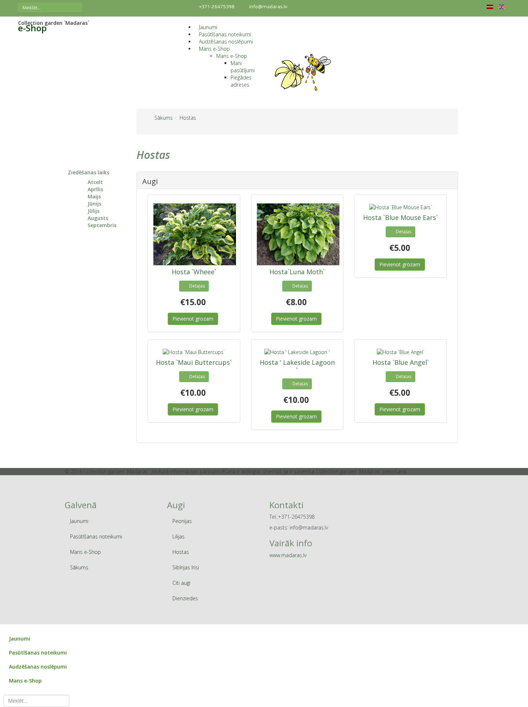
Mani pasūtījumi (243, 67)
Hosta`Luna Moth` (297, 271)
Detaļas (197, 286)
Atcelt (95, 182)
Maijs (94, 196)
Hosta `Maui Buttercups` (194, 362)
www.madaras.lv (287, 555)
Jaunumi (208, 27)
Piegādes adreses (241, 81)
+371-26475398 (217, 6)
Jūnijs (94, 203)
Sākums (79, 567)
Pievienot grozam (192, 318)
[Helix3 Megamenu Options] (189, 20)
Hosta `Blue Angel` (400, 362)
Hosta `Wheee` (194, 271)
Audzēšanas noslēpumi (226, 41)
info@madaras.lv (268, 6)
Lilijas (178, 536)
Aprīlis (95, 189)
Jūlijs (93, 210)
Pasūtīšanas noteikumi (225, 34)
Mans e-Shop (214, 48)
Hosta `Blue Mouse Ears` (400, 217)
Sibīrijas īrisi (185, 567)
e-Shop (32, 28)
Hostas (180, 551)
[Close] (3, 627)
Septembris (102, 225)
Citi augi (181, 582)
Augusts (98, 218)
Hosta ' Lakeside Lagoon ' (297, 366)
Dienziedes (185, 598)
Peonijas (182, 521)
